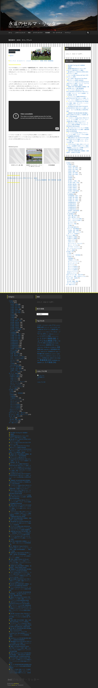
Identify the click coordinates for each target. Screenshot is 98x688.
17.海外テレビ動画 (72, 238)
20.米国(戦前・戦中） (73, 196)
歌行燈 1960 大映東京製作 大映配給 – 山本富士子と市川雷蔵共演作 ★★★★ (20, 584)
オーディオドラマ (37, 32)
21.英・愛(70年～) (72, 217)
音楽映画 (56, 360)
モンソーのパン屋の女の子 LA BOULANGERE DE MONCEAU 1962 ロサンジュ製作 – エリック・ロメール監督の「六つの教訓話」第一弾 (77, 92)
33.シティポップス (72, 263)
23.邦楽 (69, 256)
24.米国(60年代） (72, 202)
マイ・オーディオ (57, 32)
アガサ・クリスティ (44, 325)
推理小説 (44, 351)
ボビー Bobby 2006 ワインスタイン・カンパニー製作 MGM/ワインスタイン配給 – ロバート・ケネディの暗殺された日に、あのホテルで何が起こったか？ (20, 575)
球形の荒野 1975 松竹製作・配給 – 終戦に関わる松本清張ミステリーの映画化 (20, 621)
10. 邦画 (69, 164)
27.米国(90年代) (72, 207)
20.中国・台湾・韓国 (73, 230)
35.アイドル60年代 (73, 266)
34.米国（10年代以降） (74, 210)
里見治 (45, 60)
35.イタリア (71, 222)
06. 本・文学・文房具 (71, 278)
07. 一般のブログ (70, 284)
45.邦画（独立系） (72, 184)
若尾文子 (53, 358)
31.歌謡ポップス (72, 260)
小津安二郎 (40, 347)
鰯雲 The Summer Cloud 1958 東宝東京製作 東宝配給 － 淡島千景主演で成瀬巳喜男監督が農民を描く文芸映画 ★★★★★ (20, 654)
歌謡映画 (48, 353)
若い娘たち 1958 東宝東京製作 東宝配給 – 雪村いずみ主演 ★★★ (20, 629)
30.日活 (70, 176)
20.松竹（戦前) (71, 166)
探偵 (38, 351)
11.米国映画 (70, 194)
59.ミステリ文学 (71, 283)
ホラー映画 (49, 334)
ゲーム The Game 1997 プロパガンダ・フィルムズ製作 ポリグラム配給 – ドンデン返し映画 (20, 537)
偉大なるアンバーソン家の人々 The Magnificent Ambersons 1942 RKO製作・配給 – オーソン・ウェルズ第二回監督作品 (20, 603)
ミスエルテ (28, 60)
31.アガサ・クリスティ (74, 247)
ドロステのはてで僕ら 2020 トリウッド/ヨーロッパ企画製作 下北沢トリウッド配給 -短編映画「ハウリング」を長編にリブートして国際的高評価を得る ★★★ (77, 146)
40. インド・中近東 (73, 233)
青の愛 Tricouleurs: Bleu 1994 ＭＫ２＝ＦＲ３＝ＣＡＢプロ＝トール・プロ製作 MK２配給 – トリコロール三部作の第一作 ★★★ (20, 616)
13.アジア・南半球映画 (73, 228)
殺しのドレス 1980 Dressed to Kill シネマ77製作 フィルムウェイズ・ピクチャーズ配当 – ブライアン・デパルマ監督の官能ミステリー (20, 609)
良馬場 (41, 60)
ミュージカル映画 (48, 339)
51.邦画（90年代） (73, 187)
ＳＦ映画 (50, 362)
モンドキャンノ (35, 60)
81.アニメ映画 (71, 192)
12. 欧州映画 (70, 214)
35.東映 (70, 179)
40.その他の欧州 (72, 227)
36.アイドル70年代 (73, 268)
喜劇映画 (50, 345)
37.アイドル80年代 (73, 270)
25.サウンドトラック (72, 271)
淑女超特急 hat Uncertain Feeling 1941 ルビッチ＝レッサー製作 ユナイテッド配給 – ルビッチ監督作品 (20, 523)
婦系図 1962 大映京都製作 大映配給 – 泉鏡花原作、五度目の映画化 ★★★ (20, 566)
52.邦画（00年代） (73, 189)
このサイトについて (20, 32)
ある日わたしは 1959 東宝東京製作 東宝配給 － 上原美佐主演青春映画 (20, 639)
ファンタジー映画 (46, 331)
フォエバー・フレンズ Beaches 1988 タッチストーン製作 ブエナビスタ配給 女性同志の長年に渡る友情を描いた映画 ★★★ (20, 625)
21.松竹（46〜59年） (73, 168)
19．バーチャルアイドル (73, 248)
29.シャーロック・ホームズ (75, 243)
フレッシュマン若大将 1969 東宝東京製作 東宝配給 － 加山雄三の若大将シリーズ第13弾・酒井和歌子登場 (20, 593)
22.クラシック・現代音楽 (73, 255)
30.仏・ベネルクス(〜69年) (75, 219)
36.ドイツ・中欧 (72, 224)
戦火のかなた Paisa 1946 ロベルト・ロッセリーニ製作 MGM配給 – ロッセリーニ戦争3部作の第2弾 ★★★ (77, 124)
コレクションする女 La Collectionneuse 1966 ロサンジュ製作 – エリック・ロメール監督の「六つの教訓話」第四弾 (77, 83)
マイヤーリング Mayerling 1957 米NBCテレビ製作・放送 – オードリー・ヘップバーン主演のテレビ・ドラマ (77, 103)
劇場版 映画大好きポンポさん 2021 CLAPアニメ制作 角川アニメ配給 (76, 69)
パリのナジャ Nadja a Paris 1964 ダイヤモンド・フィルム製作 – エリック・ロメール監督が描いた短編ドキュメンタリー (77, 119)
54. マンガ (69, 279)
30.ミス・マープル (72, 245)
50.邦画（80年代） (73, 186)
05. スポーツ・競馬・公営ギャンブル (75, 276)
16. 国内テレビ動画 (72, 237)
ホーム (10, 32)
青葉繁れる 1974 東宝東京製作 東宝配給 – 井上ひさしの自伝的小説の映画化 (20, 570)
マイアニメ (68, 32)
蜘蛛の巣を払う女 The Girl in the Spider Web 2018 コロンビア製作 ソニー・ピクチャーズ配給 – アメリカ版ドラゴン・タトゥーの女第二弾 (77, 140)
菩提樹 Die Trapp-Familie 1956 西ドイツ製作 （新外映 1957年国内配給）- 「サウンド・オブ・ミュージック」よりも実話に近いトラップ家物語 (20, 555)
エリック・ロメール (50, 327)
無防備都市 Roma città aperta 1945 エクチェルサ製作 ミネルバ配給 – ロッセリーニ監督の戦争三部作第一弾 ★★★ (20, 643)
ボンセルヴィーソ (21, 60)
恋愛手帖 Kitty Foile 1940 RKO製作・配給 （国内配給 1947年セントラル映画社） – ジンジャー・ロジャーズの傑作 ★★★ (20, 533)
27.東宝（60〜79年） (73, 174)
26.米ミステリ (71, 240)
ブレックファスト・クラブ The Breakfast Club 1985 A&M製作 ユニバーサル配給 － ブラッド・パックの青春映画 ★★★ (20, 634)
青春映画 (45, 360)
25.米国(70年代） (72, 204)
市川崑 (47, 347)
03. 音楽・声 (69, 251)
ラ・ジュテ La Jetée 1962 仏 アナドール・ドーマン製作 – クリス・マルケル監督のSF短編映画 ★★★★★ (77, 134)
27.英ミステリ (71, 242)
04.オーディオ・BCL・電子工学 (74, 274)
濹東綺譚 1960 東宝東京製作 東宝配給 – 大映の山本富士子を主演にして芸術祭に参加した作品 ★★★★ (77, 114)
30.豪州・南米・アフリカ (74, 232)
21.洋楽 (69, 253)
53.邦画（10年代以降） (74, 191)
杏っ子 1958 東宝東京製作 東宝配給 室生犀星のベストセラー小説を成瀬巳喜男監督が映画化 (20, 666)
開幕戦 (69, 67)
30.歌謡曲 (70, 258)
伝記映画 (50, 343)
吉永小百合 (42, 345)
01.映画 (68, 163)
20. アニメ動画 (71, 250)
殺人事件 (54, 353)
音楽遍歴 (47, 32)
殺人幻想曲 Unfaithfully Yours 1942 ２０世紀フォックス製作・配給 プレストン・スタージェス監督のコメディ (20, 580)
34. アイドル (71, 265)
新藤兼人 (58, 351)
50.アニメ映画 (71, 212)
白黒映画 (49, 356)
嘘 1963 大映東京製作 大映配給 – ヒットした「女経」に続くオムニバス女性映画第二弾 (20, 542)
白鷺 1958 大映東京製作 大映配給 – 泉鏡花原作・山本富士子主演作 (77, 151)
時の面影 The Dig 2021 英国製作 (76, 65)
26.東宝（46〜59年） (73, 173)
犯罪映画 (42, 356)
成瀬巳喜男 (47, 349)
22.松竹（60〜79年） (73, 169)
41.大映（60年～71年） (74, 182)
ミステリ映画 (48, 338)
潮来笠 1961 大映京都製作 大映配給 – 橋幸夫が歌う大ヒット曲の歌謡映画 (77, 87)
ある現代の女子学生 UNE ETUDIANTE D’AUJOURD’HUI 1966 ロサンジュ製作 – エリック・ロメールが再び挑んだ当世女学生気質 (77, 109)
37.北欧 (70, 225)
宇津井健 (57, 345)
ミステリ (45, 336)
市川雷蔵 (53, 347)
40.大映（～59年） (73, 181)
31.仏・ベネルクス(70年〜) (75, 220)
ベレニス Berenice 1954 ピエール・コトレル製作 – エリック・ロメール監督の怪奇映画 (20, 588)
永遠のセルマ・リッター (35, 23)
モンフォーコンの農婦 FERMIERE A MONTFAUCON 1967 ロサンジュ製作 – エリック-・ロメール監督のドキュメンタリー (77, 98)
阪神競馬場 (50, 60)
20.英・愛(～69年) (72, 215)
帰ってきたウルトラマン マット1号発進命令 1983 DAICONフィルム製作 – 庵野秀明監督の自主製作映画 (77, 129)
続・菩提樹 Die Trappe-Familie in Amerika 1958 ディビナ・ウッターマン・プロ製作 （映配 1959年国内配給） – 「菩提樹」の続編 (20, 548)
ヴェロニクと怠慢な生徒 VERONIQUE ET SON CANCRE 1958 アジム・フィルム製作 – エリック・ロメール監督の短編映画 (20, 528)
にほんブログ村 (41, 382)
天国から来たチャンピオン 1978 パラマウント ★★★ (23, 178)
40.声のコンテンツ (72, 273)
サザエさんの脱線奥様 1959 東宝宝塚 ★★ (47, 180)
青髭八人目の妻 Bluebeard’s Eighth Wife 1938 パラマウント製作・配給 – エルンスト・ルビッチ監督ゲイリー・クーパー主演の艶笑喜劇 (20, 649)
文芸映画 (51, 351)
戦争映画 (55, 349)
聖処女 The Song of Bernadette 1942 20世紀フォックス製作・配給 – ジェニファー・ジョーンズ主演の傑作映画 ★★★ (20, 598)
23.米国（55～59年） (73, 201)
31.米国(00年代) (72, 209)
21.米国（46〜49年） (73, 197)
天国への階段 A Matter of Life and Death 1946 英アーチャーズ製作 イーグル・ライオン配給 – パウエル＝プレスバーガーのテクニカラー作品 (20, 561)
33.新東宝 (70, 177)
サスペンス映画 (51, 329)
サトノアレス (13, 60)
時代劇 (40, 354)
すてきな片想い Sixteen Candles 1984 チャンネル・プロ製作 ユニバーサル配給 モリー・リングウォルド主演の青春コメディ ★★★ (20, 660)
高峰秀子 (40, 362)
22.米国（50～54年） (73, 199)
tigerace (11, 55)
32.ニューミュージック (74, 261)
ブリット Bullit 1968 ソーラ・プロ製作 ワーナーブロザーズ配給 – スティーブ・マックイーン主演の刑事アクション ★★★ (20, 671)
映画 (29, 32)
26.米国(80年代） (72, 205)
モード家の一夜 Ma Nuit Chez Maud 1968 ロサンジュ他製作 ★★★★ (76, 79)
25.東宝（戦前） (72, 171)
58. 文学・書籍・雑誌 (72, 281)
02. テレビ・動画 (70, 235)
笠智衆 (54, 355)
